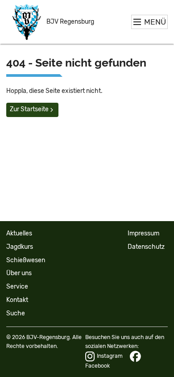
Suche (15, 313)
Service (17, 286)
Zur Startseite (29, 109)
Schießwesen (25, 260)
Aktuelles (19, 233)
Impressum (143, 233)
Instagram (110, 356)
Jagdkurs (19, 247)
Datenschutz (146, 247)
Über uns (19, 273)
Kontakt (17, 300)
